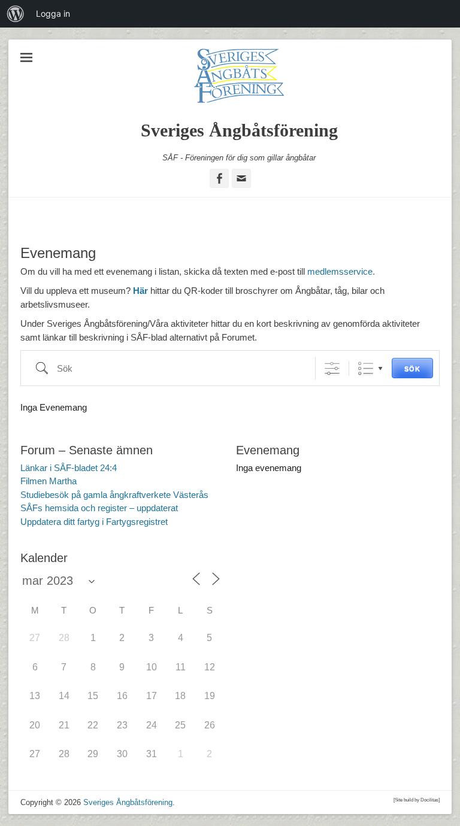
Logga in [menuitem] (53, 13)
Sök (412, 368)
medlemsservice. (341, 271)
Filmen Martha (48, 481)
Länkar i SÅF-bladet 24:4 (68, 468)
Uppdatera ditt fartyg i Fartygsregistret (94, 522)
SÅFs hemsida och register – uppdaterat (99, 508)
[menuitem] (15, 14)
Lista (365, 368)
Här (140, 291)
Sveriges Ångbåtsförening (239, 130)
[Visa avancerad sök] (332, 368)
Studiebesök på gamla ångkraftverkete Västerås (114, 495)
